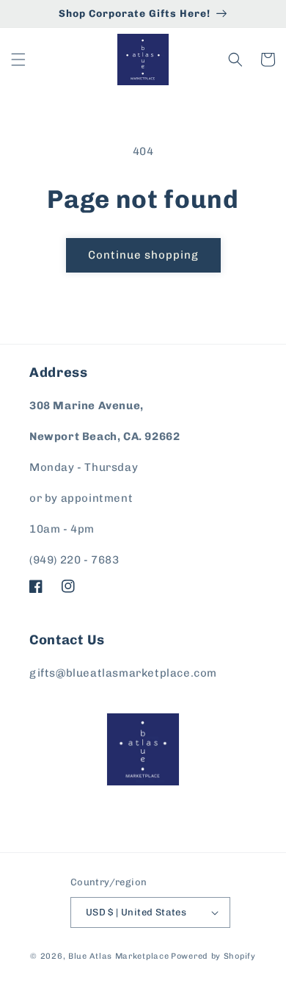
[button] (18, 59)
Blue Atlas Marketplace (118, 956)
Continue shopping (143, 255)
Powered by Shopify (213, 956)
